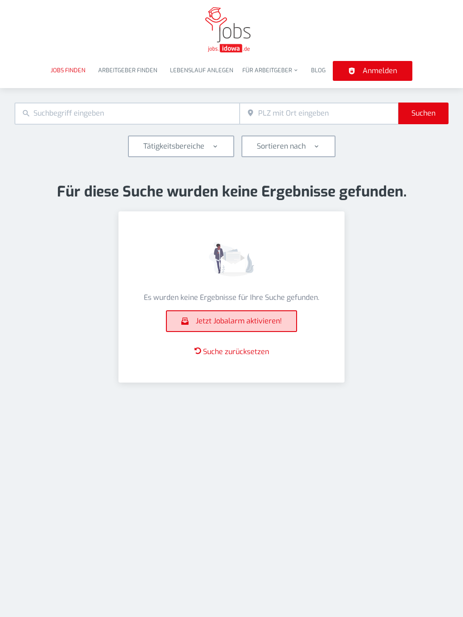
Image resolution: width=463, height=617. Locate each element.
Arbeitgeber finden (127, 70)
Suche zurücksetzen (236, 351)
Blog (318, 70)
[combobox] (127, 114)
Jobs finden (68, 70)
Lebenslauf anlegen (201, 70)
